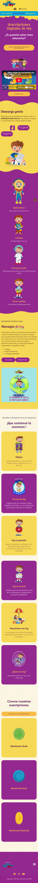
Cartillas (19, 238)
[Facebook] (14, 874)
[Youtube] (23, 874)
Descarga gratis (19, 268)
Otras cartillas (19, 301)
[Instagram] (19, 874)
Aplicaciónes (19, 208)
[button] (15, 9)
